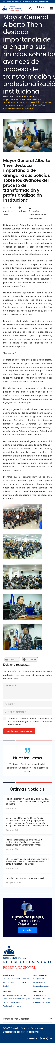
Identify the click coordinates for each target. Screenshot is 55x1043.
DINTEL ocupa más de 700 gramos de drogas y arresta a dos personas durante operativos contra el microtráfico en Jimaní (27, 861)
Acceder (27, 930)
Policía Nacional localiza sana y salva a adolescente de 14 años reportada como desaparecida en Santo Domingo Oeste (24, 842)
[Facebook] (41, 1038)
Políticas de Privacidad (42, 999)
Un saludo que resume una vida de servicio (25, 878)
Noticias (22, 211)
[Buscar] (30, 8)
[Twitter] (44, 1038)
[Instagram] (47, 1038)
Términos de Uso (39, 995)
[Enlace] (15, 8)
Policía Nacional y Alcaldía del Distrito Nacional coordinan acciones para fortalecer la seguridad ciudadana (27, 801)
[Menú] (52, 8)
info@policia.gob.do (41, 986)
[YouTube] (51, 1038)
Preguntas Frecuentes (41, 1002)
